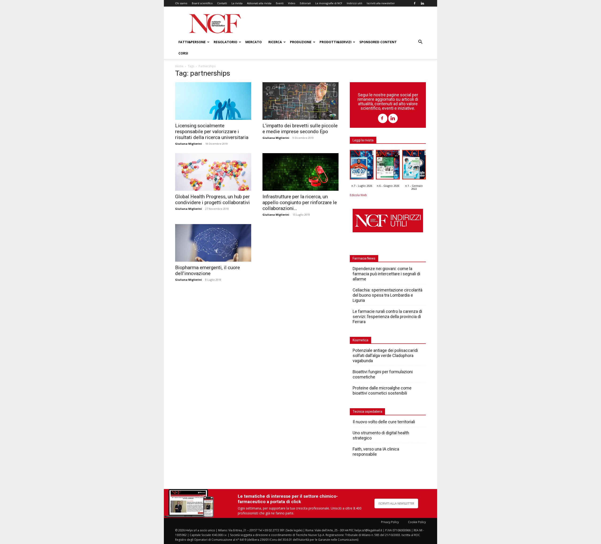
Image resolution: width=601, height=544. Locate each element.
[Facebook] (414, 3)
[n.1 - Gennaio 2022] (414, 166)
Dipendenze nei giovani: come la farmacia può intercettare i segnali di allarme (386, 273)
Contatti (222, 3)
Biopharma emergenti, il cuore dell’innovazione (207, 270)
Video (291, 3)
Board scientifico (202, 3)
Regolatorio (225, 42)
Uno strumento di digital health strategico (381, 435)
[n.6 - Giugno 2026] (388, 166)
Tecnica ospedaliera (367, 411)
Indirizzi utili (354, 3)
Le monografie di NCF (328, 3)
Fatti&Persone (192, 42)
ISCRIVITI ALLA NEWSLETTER (396, 503)
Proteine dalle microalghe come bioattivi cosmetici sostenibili (382, 390)
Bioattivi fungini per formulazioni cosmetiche (383, 374)
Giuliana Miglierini (188, 143)
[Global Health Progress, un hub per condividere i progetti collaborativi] (213, 172)
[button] (420, 42)
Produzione (301, 42)
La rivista (237, 3)
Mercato (253, 42)
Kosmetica (360, 340)
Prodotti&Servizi (335, 42)
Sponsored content (378, 42)
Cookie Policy (417, 522)
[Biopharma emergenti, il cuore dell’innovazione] (213, 243)
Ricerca (275, 42)
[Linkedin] (422, 3)
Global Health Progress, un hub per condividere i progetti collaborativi (212, 199)
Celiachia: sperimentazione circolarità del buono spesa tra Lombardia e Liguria (387, 295)
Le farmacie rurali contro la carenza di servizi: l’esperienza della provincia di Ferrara (387, 316)
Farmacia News (364, 258)
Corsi (183, 53)
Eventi (280, 3)
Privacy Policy (390, 522)
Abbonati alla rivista (259, 3)
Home (179, 66)
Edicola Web (358, 195)
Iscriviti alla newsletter (381, 3)
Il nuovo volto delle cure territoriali (384, 421)
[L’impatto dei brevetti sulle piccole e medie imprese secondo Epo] (300, 101)
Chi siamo (181, 3)
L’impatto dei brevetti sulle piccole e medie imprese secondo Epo (300, 128)
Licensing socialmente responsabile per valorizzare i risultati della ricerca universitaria (211, 131)
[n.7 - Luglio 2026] (362, 166)
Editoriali (305, 3)
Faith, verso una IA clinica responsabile (376, 452)
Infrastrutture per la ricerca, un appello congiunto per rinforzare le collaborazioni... (299, 202)
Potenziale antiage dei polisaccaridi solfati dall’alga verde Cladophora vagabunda (385, 355)
